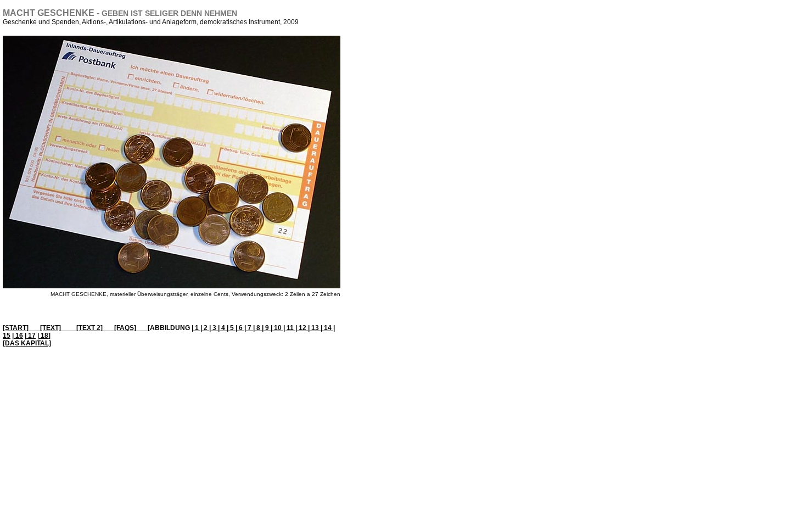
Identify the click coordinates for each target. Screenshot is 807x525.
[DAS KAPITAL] (27, 343)
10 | (279, 328)
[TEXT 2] (89, 328)
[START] (16, 328)
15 (6, 335)
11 (291, 328)
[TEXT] (50, 328)
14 (327, 328)
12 (302, 328)
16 (18, 335)
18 (43, 335)
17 (31, 335)
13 (315, 328)
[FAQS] (125, 328)
